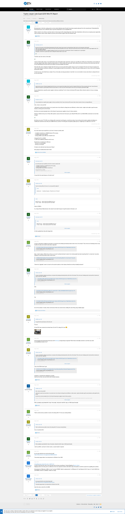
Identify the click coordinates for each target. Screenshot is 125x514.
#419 (100, 461)
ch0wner (28, 245)
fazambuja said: (38, 44)
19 (32, 22)
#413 (100, 348)
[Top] (99, 504)
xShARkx (28, 45)
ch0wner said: (38, 272)
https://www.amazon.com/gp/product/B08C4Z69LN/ (45, 454)
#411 (100, 315)
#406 (100, 157)
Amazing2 (28, 132)
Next (48, 22)
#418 (100, 451)
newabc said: (38, 441)
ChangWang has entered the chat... (41, 464)
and (41, 152)
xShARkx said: (38, 83)
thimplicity (28, 29)
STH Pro (28, 504)
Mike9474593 (28, 465)
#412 (100, 338)
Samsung (57, 340)
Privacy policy (90, 504)
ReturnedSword (27, 15)
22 (38, 22)
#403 (100, 80)
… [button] (30, 22)
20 (34, 22)
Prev (26, 22)
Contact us (78, 504)
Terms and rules (84, 504)
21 (36, 22)
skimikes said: (38, 183)
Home (97, 504)
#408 (100, 213)
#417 (100, 437)
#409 (100, 241)
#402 (100, 41)
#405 (100, 128)
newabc (28, 388)
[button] (34, 9)
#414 (100, 384)
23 (40, 22)
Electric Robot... (76, 465)
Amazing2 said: (38, 161)
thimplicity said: (38, 99)
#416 (100, 420)
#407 (100, 179)
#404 (100, 95)
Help (94, 504)
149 (45, 22)
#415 (100, 410)
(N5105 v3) (51, 464)
